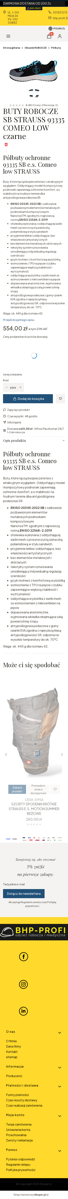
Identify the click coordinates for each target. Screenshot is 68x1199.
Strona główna (11, 47)
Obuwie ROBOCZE (36, 47)
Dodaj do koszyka (31, 399)
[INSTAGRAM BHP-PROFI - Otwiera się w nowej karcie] (23, 984)
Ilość (6, 380)
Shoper (44, 1184)
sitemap (11, 1057)
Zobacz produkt (17, 789)
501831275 (60, 12)
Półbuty (56, 47)
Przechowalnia (16, 1135)
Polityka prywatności (20, 1170)
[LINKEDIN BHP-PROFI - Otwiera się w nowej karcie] (23, 1011)
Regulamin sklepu (18, 1164)
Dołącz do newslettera (24, 894)
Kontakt (12, 1052)
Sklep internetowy (29, 1194)
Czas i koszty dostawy (21, 1100)
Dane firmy (13, 1046)
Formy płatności (17, 1095)
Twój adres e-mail (14, 884)
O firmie (11, 1041)
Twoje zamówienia (19, 1124)
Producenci (14, 1076)
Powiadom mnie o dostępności (38, 789)
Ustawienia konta (18, 1130)
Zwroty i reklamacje (19, 1140)
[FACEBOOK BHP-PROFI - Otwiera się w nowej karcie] (23, 956)
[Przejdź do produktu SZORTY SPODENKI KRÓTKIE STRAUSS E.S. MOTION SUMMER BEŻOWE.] (34, 734)
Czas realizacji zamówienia (24, 1105)
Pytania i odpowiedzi (20, 1159)
